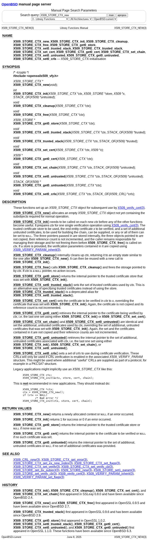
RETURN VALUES (17, 408)
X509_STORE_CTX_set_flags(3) (97, 463)
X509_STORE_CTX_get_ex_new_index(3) (43, 463)
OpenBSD (10, 4)
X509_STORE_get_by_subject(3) (36, 470)
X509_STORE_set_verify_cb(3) (35, 473)
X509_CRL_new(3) (26, 459)
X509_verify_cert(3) (131, 207)
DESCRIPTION (14, 202)
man (111, 15)
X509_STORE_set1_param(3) (114, 470)
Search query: (30, 15)
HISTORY (10, 485)
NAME (7, 36)
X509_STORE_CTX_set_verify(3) (36, 466)
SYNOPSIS (11, 67)
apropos (122, 15)
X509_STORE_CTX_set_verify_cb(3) (87, 466)
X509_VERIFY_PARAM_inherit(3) (36, 249)
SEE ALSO (11, 454)
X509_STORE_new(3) (76, 470)
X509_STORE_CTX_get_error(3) (64, 459)
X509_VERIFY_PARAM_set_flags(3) (38, 477)
